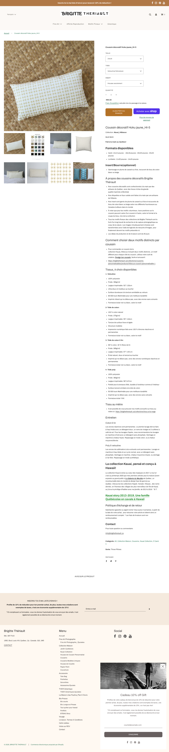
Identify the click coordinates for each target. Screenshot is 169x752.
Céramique (111, 24)
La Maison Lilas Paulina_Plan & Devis (73, 695)
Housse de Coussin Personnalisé (72, 655)
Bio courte (64, 701)
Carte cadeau (64, 723)
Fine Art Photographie (67, 639)
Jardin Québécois (66, 649)
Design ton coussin (123, 257)
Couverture (64, 670)
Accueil (6, 33)
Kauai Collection (66, 652)
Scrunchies (64, 682)
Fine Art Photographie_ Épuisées (72, 642)
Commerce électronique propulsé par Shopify (47, 745)
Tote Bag (63, 676)
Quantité (109, 90)
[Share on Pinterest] (116, 561)
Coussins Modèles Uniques (70, 661)
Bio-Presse (63, 699)
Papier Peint (64, 667)
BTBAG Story (65, 713)
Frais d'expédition (112, 103)
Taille (107, 53)
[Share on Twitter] (111, 561)
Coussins (63, 658)
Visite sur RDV (64, 726)
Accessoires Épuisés (67, 685)
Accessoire (63, 673)
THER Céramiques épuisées (70, 692)
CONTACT (8, 645)
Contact (62, 729)
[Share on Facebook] (107, 561)
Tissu (107, 65)
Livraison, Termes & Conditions (71, 720)
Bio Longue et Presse (68, 704)
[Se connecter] (156, 14)
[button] (12, 14)
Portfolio (63, 711)
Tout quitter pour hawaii (69, 708)
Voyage (62, 717)
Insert (108, 78)
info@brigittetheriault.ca (114, 533)
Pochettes (64, 679)
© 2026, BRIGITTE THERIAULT (15, 745)
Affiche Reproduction (75, 24)
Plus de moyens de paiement (146, 119)
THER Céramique (65, 689)
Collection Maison (65, 646)
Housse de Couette (67, 664)
